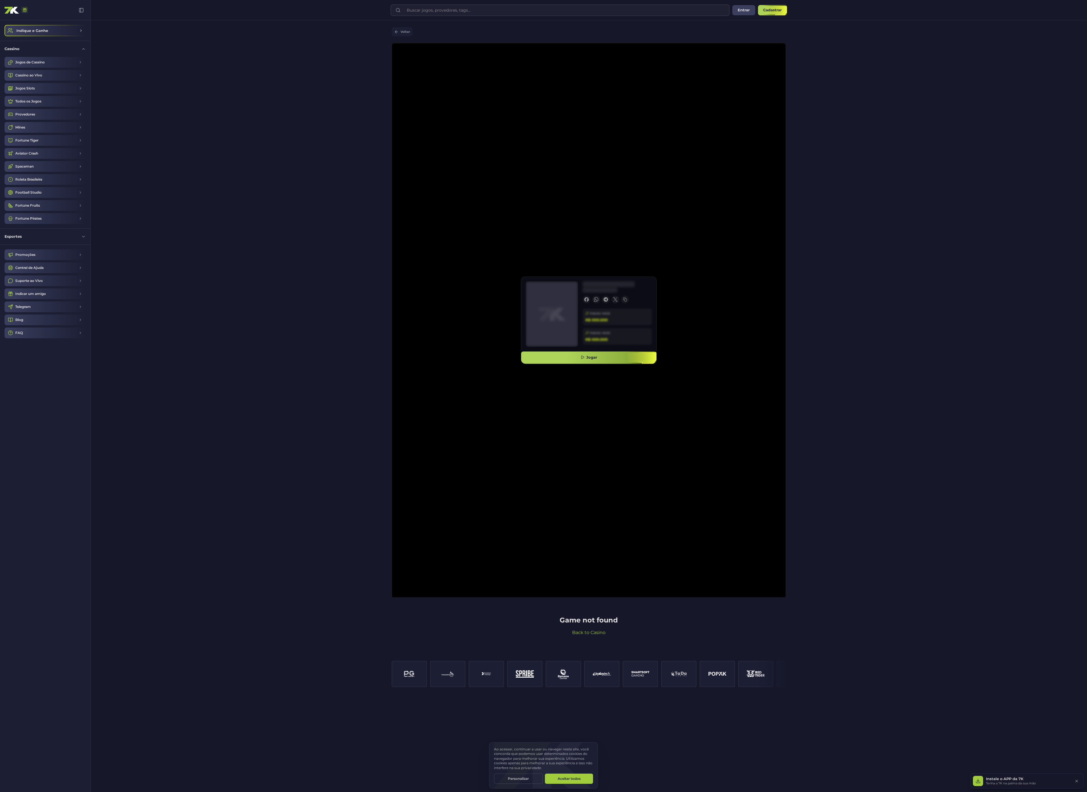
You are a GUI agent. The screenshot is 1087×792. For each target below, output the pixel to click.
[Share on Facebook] (586, 299)
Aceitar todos (569, 778)
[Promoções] (25, 10)
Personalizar (518, 778)
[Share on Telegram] (606, 299)
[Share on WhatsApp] (596, 299)
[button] (1027, 781)
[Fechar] (1076, 780)
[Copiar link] (625, 299)
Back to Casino (588, 632)
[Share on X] (615, 299)
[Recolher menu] (81, 10)
